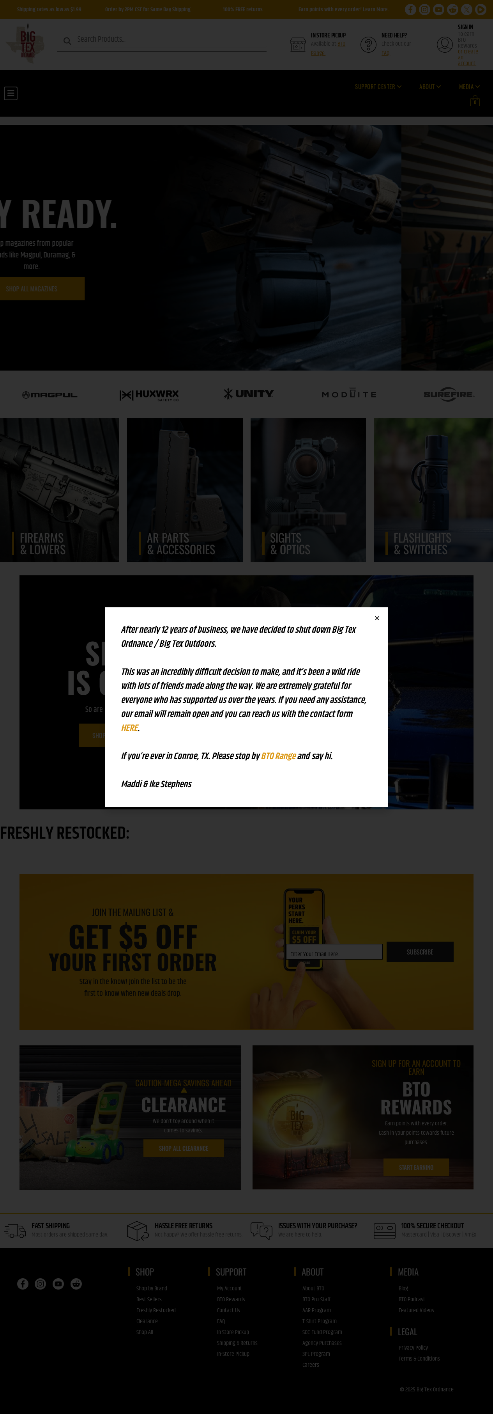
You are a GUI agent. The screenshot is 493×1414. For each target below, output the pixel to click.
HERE (129, 728)
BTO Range (279, 756)
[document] (246, 707)
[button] (377, 618)
